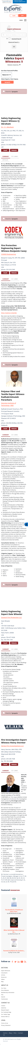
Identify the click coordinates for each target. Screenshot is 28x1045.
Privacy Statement (5, 1025)
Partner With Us (5, 1016)
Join (22, 15)
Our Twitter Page (5, 1014)
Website (14, 150)
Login (13, 15)
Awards (3, 997)
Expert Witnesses (5, 970)
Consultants (4, 973)
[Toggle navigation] (25, 20)
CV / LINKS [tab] (14, 156)
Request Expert (5, 1010)
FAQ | (15, 1033)
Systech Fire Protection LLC (11, 617)
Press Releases (5, 990)
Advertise (3, 1008)
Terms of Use (4, 1023)
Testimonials (4, 999)
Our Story (3, 988)
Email (5, 150)
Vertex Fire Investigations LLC (12, 746)
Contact (3, 1005)
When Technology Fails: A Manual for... (14, 931)
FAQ (2, 994)
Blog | (11, 1033)
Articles (3, 975)
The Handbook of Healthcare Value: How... (14, 910)
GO (14, 46)
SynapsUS (7, 82)
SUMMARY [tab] (5, 156)
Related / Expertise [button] (13, 65)
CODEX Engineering (8, 254)
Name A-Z (5, 75)
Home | (5, 1033)
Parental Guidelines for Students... (14, 950)
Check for (11, 91)
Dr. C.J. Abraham (7, 127)
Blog (2, 981)
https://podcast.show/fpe (9, 313)
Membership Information (7, 992)
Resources (4, 977)
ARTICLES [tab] (5, 160)
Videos (3, 979)
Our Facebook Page (6, 1012)
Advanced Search (13, 42)
